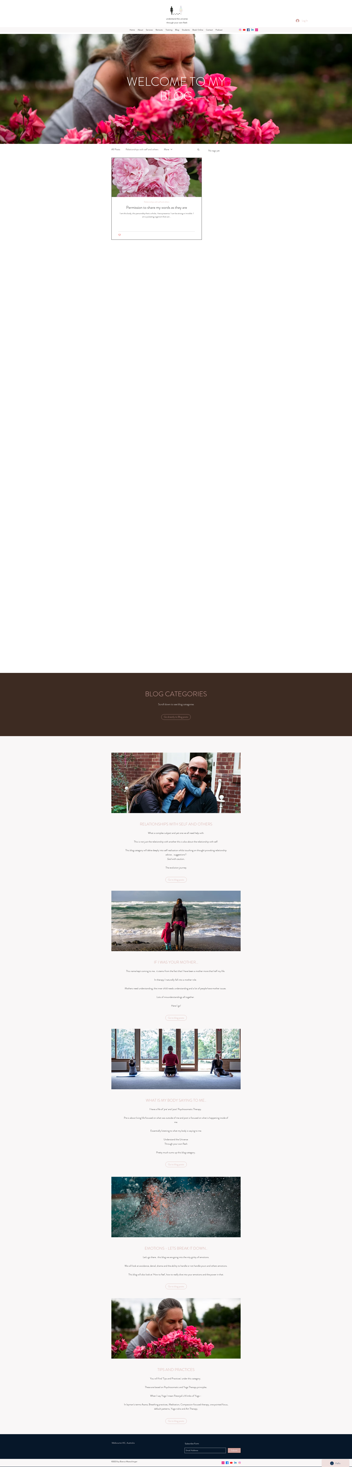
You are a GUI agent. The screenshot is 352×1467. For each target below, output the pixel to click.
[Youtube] (244, 29)
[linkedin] (235, 1462)
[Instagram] (240, 29)
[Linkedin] (252, 29)
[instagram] (239, 1462)
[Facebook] (248, 29)
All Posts (115, 149)
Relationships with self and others (142, 149)
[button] (149, 30)
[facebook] (227, 1462)
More (166, 149)
